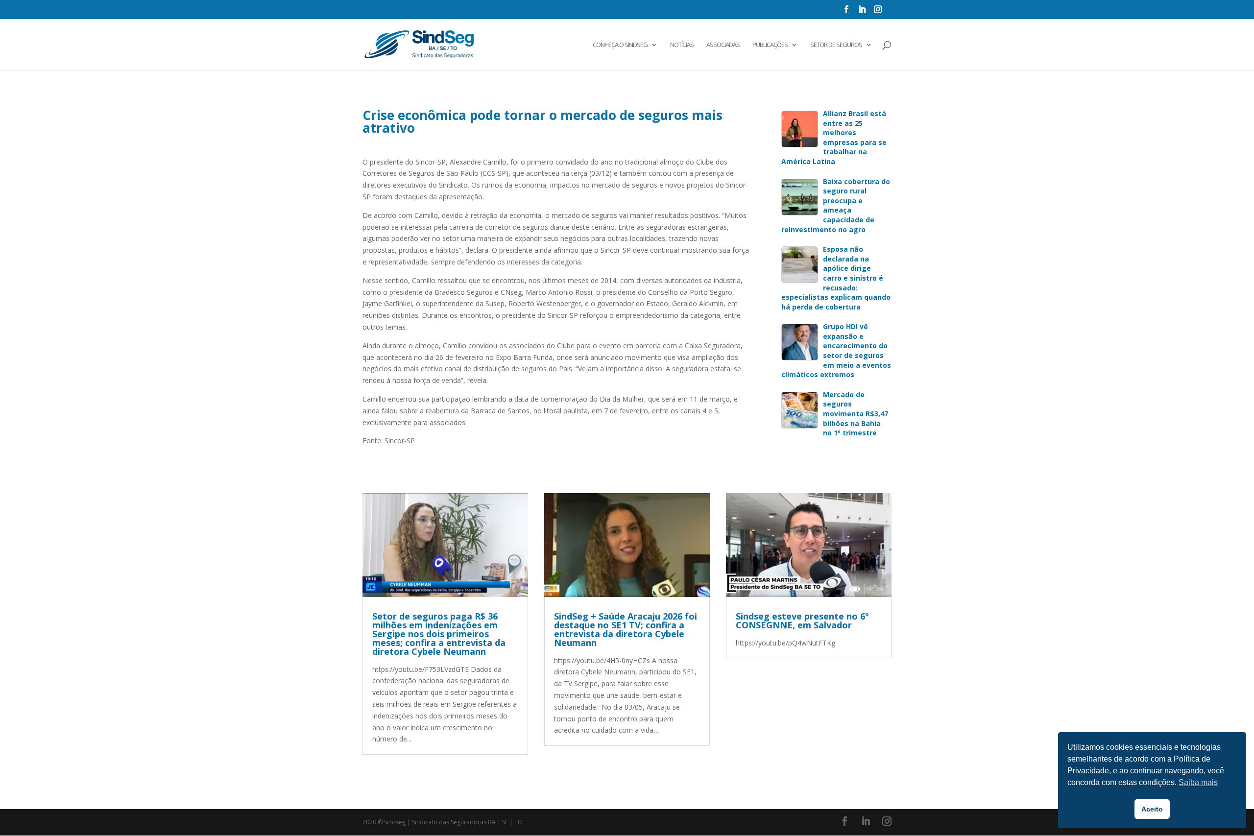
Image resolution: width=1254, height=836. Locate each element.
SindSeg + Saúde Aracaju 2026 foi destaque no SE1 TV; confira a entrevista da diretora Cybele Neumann (625, 629)
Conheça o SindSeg (620, 45)
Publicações (770, 45)
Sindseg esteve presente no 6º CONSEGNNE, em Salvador (802, 620)
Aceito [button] (1152, 809)
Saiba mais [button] (1198, 782)
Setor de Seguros (836, 45)
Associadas (723, 45)
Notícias (682, 45)
